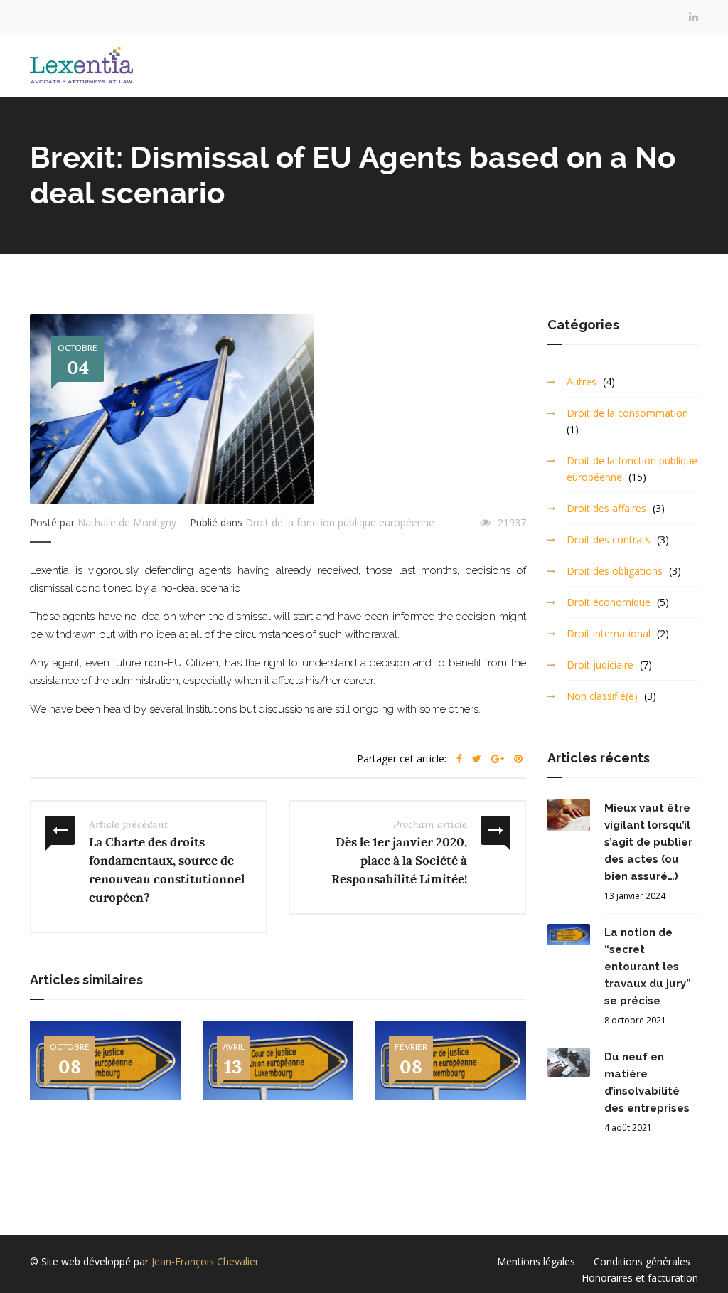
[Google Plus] (497, 758)
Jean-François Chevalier (205, 1261)
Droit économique (609, 602)
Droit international (609, 633)
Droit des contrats (609, 539)
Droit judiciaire (600, 664)
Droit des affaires (606, 508)
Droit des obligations (615, 571)
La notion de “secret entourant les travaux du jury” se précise (647, 966)
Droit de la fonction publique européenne (339, 522)
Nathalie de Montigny (126, 522)
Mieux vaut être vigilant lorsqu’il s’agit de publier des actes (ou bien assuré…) (648, 842)
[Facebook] (459, 758)
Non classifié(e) (602, 696)
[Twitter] (476, 758)
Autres (581, 381)
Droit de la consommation (627, 413)
